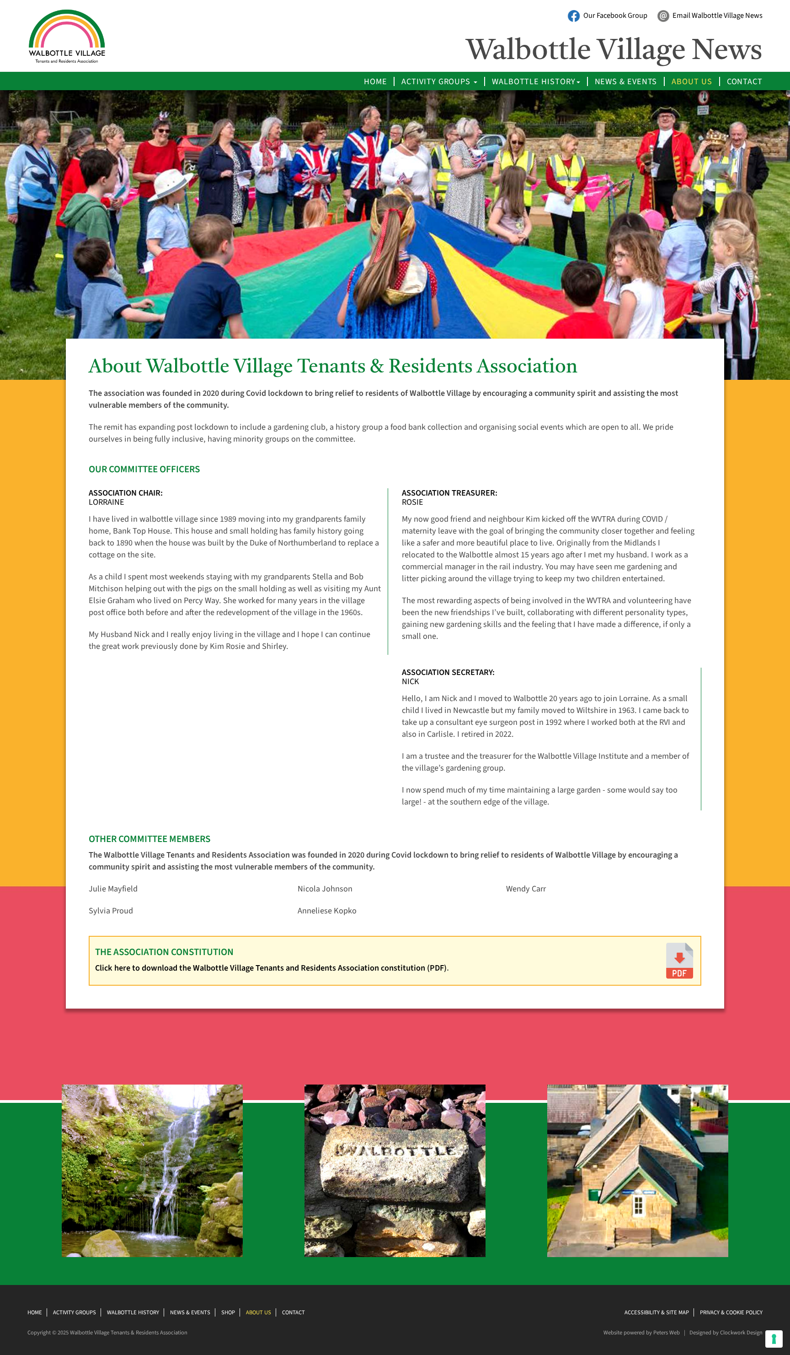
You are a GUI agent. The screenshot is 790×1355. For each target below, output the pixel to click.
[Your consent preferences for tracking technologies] (774, 1339)
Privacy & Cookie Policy (731, 1312)
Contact (745, 81)
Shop (228, 1312)
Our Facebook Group (614, 15)
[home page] (83, 36)
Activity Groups (437, 81)
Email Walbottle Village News (717, 15)
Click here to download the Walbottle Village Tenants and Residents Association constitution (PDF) (271, 968)
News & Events (626, 81)
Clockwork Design (741, 1332)
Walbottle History (533, 81)
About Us (692, 81)
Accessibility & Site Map (657, 1312)
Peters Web (666, 1332)
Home (375, 81)
